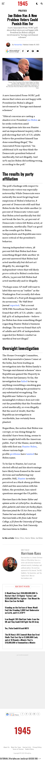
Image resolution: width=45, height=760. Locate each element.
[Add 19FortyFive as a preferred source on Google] (12, 51)
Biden (17, 538)
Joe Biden (32, 120)
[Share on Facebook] (23, 51)
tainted (30, 454)
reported (14, 305)
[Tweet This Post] (28, 51)
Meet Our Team (16, 747)
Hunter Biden (29, 446)
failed (24, 381)
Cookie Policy (29, 749)
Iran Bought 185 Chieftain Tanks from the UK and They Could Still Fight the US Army (22, 620)
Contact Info (27, 747)
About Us (6, 747)
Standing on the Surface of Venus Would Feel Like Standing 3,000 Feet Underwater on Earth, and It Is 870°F (22, 610)
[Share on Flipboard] (33, 51)
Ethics (22, 538)
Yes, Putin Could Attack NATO (17, 628)
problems (15, 454)
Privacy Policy (37, 747)
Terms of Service (18, 749)
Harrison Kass (18, 45)
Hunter (22, 478)
